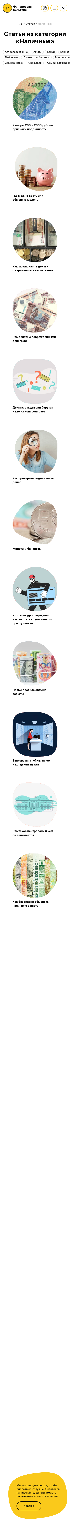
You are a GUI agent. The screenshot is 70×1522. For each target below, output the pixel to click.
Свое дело (35, 62)
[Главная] (20, 24)
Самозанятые (14, 62)
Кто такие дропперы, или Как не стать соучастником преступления (32, 619)
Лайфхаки (11, 57)
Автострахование (16, 52)
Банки (51, 52)
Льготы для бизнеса (37, 57)
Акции (37, 52)
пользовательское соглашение (37, 1496)
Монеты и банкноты (27, 548)
